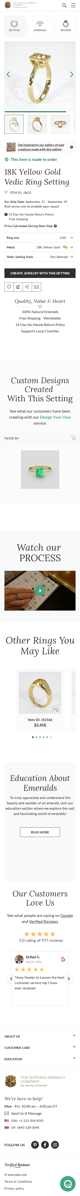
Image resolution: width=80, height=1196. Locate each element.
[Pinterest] (35, 1145)
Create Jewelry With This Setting (40, 273)
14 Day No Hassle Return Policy (31, 214)
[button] (71, 74)
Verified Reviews (43, 921)
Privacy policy (14, 1188)
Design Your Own (55, 417)
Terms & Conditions (18, 1181)
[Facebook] (45, 1145)
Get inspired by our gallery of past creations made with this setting (41, 147)
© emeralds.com (15, 1174)
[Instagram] (55, 1145)
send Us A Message (26, 1113)
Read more (45, 833)
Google (66, 915)
